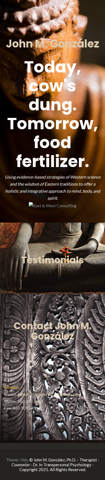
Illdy (24, 459)
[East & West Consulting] (52, 204)
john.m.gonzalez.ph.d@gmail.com (48, 394)
